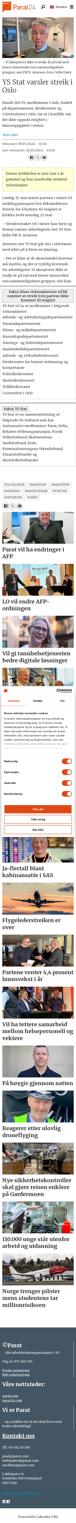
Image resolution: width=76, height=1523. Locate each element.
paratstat (38, 484)
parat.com (10, 1396)
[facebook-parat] (8, 1501)
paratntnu (61, 484)
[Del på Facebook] (31, 158)
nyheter (60, 491)
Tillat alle (38, 809)
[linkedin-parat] (3, 1501)
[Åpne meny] (71, 7)
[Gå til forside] (24, 7)
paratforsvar (36, 491)
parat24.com (12, 1400)
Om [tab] (62, 700)
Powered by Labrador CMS (38, 1517)
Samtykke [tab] (14, 700)
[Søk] (43, 7)
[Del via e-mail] (44, 158)
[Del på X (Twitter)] (38, 158)
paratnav (12, 491)
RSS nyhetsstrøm (16, 1375)
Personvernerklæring (21, 1493)
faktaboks (13, 497)
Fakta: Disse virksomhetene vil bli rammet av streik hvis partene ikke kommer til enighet (38, 296)
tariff (32, 497)
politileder (14, 484)
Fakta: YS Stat (15, 409)
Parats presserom (16, 1370)
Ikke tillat (38, 829)
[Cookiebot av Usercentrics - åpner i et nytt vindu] (56, 691)
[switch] (67, 772)
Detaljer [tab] (38, 700)
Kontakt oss (18, 1435)
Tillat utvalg (38, 819)
